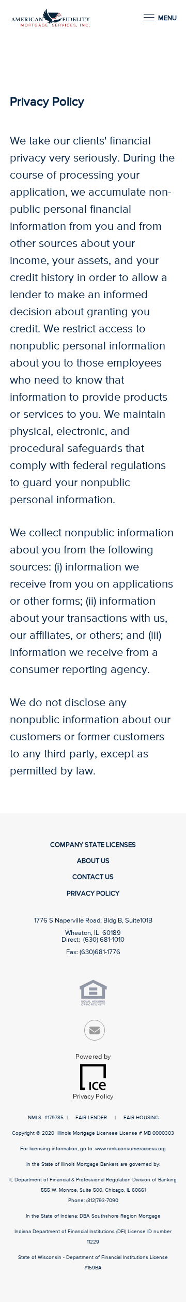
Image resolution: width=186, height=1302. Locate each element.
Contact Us (93, 877)
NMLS (34, 1117)
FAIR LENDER (91, 1117)
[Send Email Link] (94, 1032)
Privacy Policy (93, 893)
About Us (93, 861)
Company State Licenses (93, 845)
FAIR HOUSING (141, 1117)
